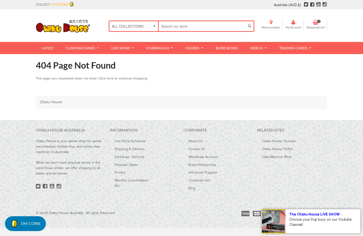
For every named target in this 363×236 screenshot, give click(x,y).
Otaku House (51, 102)
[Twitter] (306, 5)
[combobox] (202, 26)
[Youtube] (318, 5)
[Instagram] (325, 5)
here (110, 78)
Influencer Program (203, 173)
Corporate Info (199, 180)
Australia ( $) (287, 4)
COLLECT (52, 5)
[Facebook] (312, 5)
